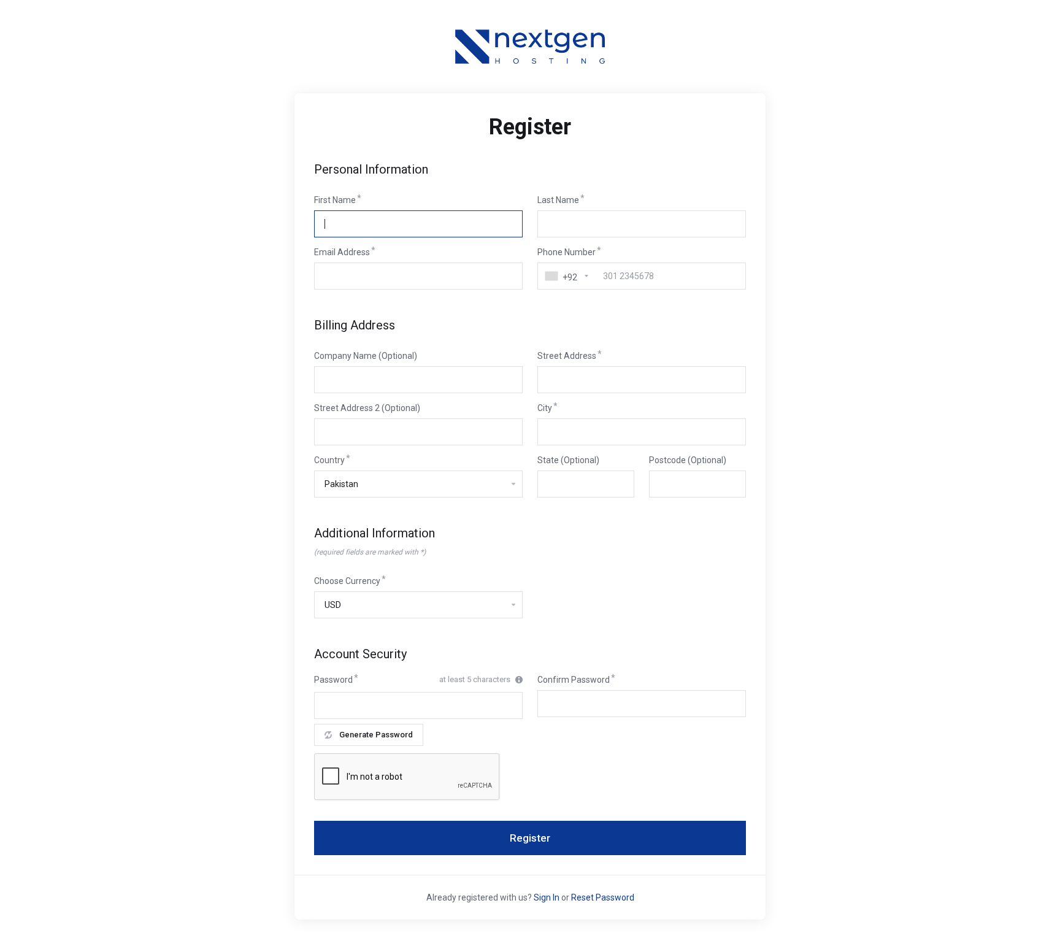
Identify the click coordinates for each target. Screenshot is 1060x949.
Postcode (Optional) (687, 460)
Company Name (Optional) (365, 356)
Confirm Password (573, 680)
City (544, 408)
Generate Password (376, 734)
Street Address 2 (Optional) (367, 408)
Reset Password (602, 897)
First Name (335, 200)
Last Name (558, 200)
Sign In (546, 897)
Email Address (342, 252)
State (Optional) (568, 460)
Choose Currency (347, 581)
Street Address (566, 356)
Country (329, 460)
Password (333, 680)
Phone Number (566, 252)
